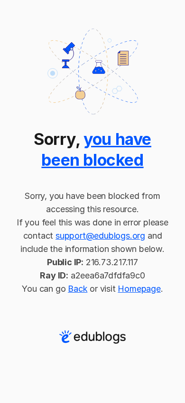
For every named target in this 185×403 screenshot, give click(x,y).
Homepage (139, 289)
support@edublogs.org (100, 236)
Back (77, 289)
